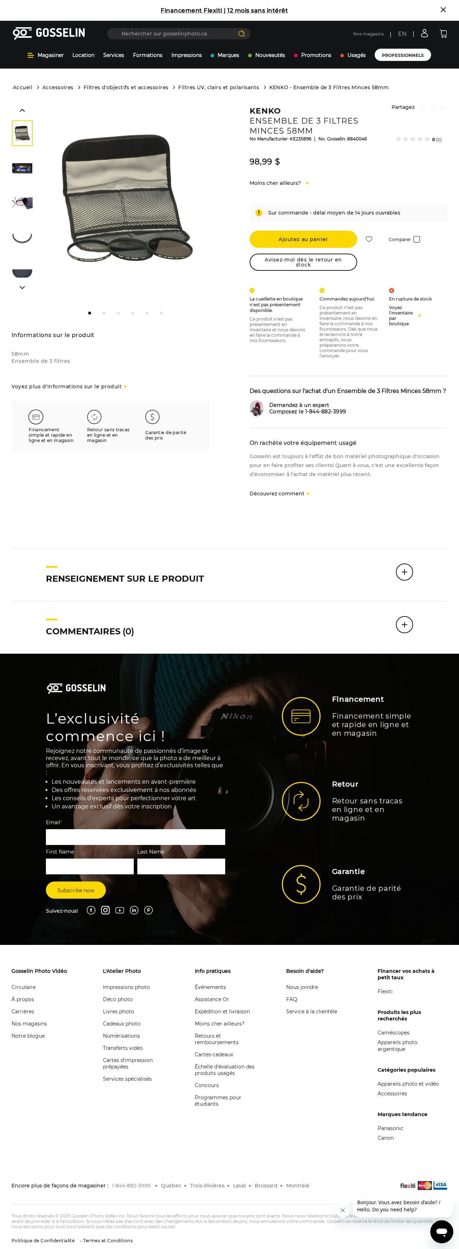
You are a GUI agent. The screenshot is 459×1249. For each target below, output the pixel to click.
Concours (207, 1085)
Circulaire (23, 987)
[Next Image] (22, 168)
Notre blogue (28, 1036)
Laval (239, 1185)
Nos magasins (368, 34)
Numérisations (121, 1036)
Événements (210, 987)
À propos (22, 999)
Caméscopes (394, 1032)
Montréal (297, 1185)
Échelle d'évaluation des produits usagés (225, 1069)
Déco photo (118, 999)
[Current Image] (22, 133)
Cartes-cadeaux (214, 1054)
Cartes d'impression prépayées (128, 1063)
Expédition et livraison (222, 1011)
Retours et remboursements (216, 1039)
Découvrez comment (277, 493)
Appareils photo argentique (397, 1045)
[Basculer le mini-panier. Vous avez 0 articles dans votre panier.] (443, 33)
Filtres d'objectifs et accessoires (126, 87)
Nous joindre (302, 987)
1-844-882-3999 (131, 1185)
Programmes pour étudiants (218, 1100)
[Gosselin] (48, 34)
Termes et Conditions (107, 1240)
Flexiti (385, 991)
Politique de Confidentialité (43, 1240)
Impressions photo (126, 987)
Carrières (22, 1011)
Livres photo (118, 1011)
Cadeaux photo (122, 1023)
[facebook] (422, 108)
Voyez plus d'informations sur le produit (66, 386)
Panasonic (390, 1128)
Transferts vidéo (123, 1048)
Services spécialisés (127, 1079)
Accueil (22, 87)
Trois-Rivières (207, 1185)
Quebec (171, 1185)
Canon (386, 1138)
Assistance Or (212, 999)
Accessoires (58, 87)
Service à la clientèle (311, 1011)
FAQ (291, 999)
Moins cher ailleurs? (220, 1023)
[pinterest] (432, 108)
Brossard (266, 1185)
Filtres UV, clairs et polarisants (218, 87)
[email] (442, 108)
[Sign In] (424, 33)
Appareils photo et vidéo (408, 1084)
